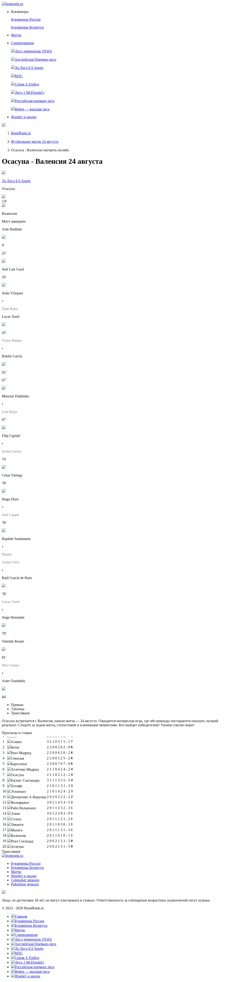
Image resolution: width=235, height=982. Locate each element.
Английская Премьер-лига (35, 59)
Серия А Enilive (27, 84)
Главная (21, 916)
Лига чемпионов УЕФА (33, 51)
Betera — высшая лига (32, 109)
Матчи (16, 35)
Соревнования (22, 43)
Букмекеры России (26, 19)
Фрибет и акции (23, 117)
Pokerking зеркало (25, 884)
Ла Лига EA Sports (29, 68)
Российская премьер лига (34, 101)
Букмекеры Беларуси (27, 27)
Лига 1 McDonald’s (29, 93)
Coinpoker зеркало (25, 880)
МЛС (19, 76)
